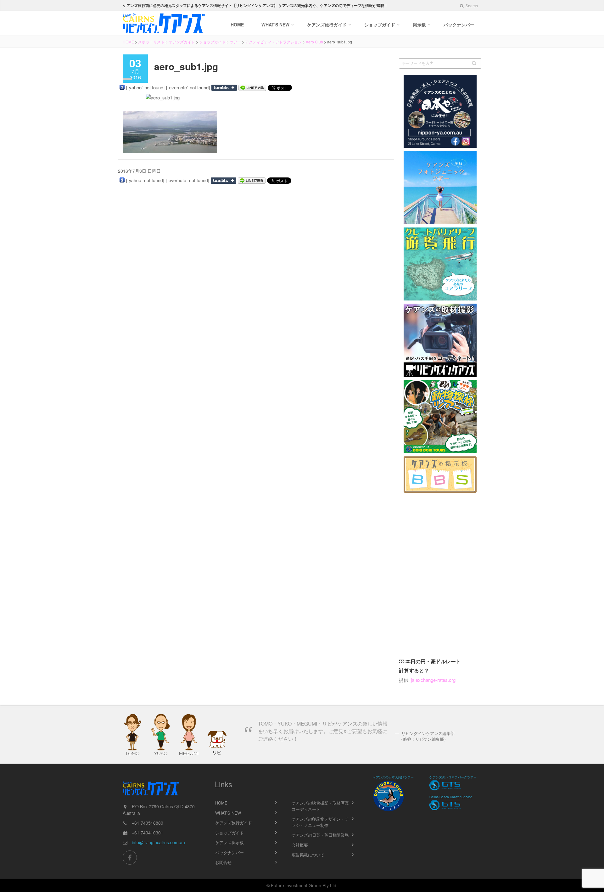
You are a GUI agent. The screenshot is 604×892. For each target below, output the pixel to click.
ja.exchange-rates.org (433, 679)
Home (237, 24)
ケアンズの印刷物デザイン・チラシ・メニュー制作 (320, 822)
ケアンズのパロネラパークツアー (453, 777)
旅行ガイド (327, 24)
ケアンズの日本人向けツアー (393, 777)
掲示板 (419, 24)
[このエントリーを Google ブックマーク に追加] (122, 87)
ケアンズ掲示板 (229, 842)
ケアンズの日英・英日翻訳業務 (320, 835)
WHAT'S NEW (228, 813)
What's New (275, 24)
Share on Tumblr (224, 88)
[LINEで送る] (252, 88)
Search (471, 5)
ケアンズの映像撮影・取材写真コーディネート (320, 806)
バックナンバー (459, 24)
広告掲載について (308, 855)
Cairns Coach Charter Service (450, 797)
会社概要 (300, 845)
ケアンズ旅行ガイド (233, 823)
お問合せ (223, 862)
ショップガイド (379, 24)
